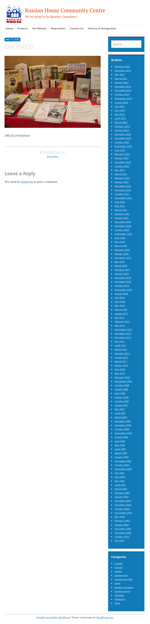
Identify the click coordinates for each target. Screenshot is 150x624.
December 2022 (123, 162)
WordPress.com (104, 617)
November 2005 (123, 461)
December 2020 (123, 221)
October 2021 (122, 194)
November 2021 (123, 190)
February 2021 (122, 214)
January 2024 (122, 130)
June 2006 (120, 441)
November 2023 (123, 138)
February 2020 (122, 249)
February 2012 (122, 353)
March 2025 (121, 78)
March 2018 (121, 309)
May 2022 (120, 170)
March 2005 (121, 488)
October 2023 (122, 142)
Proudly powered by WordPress (53, 617)
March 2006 (121, 453)
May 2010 (120, 373)
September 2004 (123, 512)
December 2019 (123, 257)
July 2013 (120, 341)
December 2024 (123, 86)
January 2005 (122, 496)
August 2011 (121, 357)
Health (118, 571)
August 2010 (121, 365)
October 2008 (122, 385)
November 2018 (123, 281)
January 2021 (122, 218)
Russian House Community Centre (65, 10)
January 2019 (122, 273)
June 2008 (120, 393)
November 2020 (123, 226)
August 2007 (121, 405)
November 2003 (123, 532)
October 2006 (122, 429)
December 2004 (123, 500)
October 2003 (122, 536)
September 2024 (123, 98)
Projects (22, 28)
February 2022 (122, 178)
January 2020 (122, 253)
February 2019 (122, 269)
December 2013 (123, 333)
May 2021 (120, 206)
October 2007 (122, 401)
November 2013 (123, 337)
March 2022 (121, 174)
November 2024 (123, 90)
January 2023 (122, 158)
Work (117, 603)
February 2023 (122, 154)
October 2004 (122, 508)
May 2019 (120, 261)
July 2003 (120, 540)
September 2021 (123, 198)
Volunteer (120, 599)
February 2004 (122, 520)
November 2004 (123, 504)
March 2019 (121, 265)
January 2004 (122, 524)
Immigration (121, 575)
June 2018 (120, 301)
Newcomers (58, 28)
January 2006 (122, 457)
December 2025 (123, 70)
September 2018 (123, 289)
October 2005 (122, 465)
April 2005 (120, 485)
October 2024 (122, 94)
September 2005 (123, 469)
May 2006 (120, 445)
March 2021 (121, 210)
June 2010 (120, 369)
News (117, 583)
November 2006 (123, 425)
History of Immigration (102, 28)
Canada (118, 563)
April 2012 (120, 345)
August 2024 (121, 102)
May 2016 (120, 325)
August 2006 (121, 437)
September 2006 (123, 433)
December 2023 (123, 134)
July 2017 (120, 317)
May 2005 (120, 481)
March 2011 (121, 361)
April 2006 (120, 449)
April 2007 (120, 413)
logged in (27, 181)
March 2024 (121, 122)
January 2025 (122, 82)
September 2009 (123, 381)
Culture (119, 567)
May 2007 (120, 409)
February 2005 (122, 492)
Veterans (119, 595)
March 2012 (121, 349)
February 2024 (122, 126)
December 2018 (123, 277)
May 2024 (120, 114)
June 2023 (120, 150)
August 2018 (121, 293)
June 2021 (120, 202)
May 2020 (120, 241)
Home (9, 28)
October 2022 (122, 166)
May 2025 (120, 74)
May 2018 (120, 305)
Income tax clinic (124, 579)
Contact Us (76, 28)
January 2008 (122, 397)
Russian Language (124, 587)
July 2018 (120, 297)
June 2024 (120, 110)
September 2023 (123, 146)
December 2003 (123, 528)
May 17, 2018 (12, 39)
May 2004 (120, 516)
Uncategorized (122, 591)
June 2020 (120, 237)
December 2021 (123, 186)
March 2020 (121, 245)
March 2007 (121, 417)
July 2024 (120, 106)
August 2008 (121, 389)
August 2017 (121, 313)
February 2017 (122, 321)
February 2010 (122, 377)
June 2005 (120, 476)
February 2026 (122, 66)
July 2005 (120, 473)
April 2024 (120, 118)
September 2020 (123, 234)
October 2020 (122, 230)
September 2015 (123, 329)
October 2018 (122, 285)
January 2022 (122, 182)
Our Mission (39, 28)
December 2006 (123, 421)
